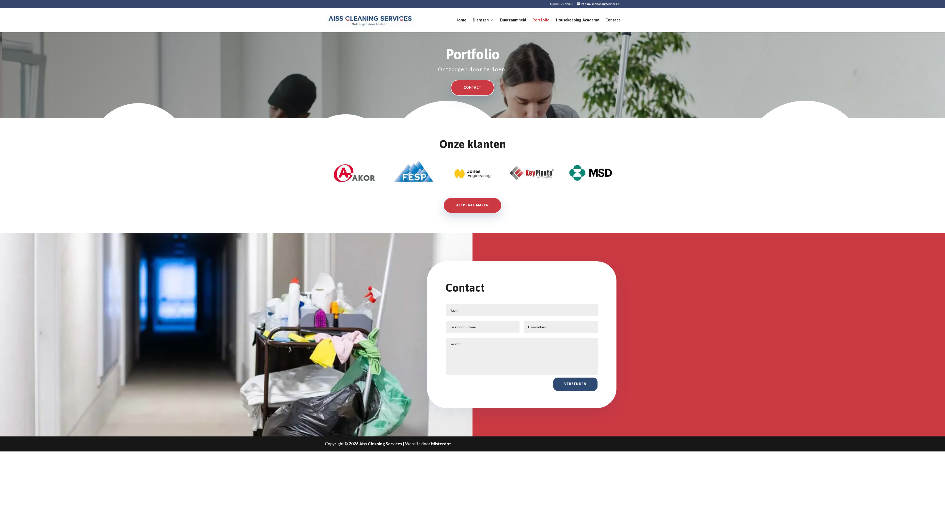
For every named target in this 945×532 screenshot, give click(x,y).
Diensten (481, 20)
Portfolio (541, 20)
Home (461, 20)
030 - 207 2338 (563, 4)
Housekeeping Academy (577, 20)
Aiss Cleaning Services (380, 443)
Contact (612, 20)
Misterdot (441, 443)
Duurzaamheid (513, 20)
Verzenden (575, 384)
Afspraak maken (472, 205)
